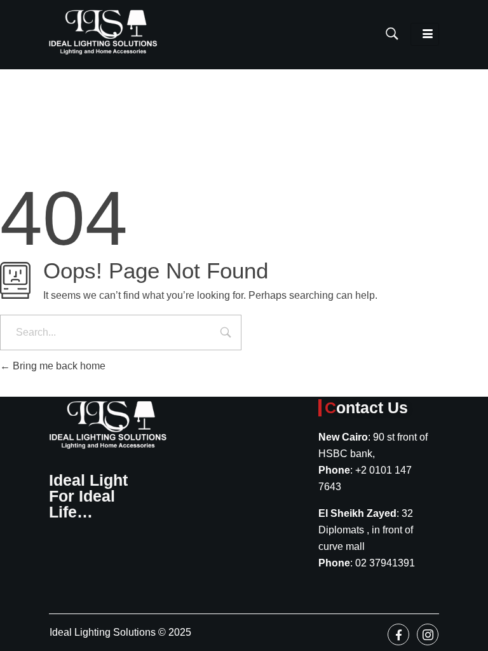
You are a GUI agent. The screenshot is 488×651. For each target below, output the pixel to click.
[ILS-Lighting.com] (103, 32)
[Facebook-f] (398, 634)
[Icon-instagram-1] (427, 634)
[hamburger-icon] (424, 34)
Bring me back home (57, 365)
